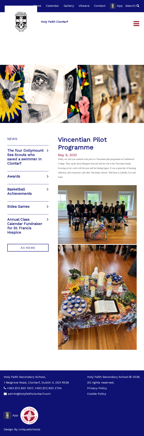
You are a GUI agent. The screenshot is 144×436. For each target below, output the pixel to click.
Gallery (69, 5)
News (37, 5)
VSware (84, 5)
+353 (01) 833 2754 (48, 388)
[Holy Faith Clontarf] (21, 22)
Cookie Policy (96, 394)
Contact (99, 5)
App (120, 5)
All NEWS (28, 247)
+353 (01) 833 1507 (20, 388)
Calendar (52, 5)
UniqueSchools (29, 429)
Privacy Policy (97, 388)
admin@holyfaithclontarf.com (29, 394)
